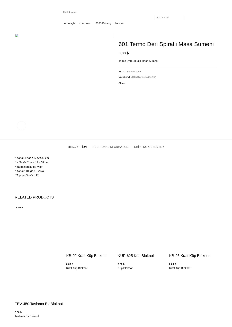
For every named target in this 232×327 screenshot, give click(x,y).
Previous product (208, 35)
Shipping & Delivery (149, 146)
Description (77, 146)
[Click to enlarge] (21, 126)
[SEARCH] (188, 12)
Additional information (110, 146)
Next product (215, 35)
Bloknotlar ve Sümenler (143, 76)
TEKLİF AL (208, 12)
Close (19, 207)
